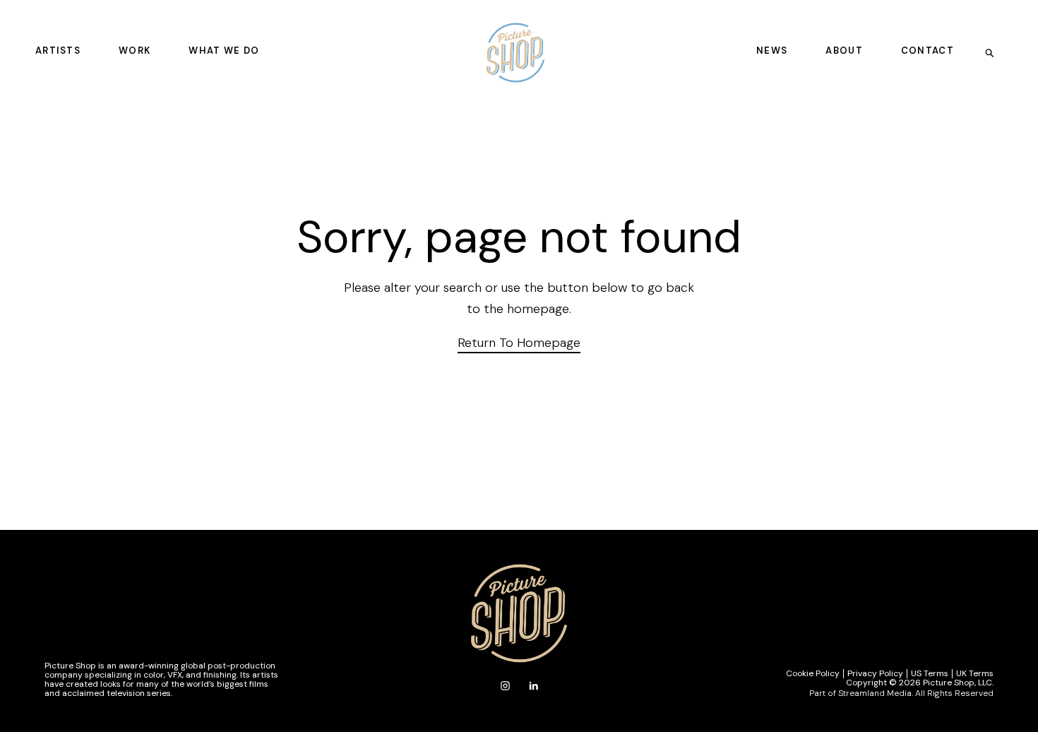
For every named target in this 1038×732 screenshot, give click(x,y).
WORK (134, 51)
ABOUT (844, 51)
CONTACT (927, 51)
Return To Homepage (519, 342)
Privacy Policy (875, 673)
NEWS (771, 51)
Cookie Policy (813, 673)
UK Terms (975, 673)
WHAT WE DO (224, 51)
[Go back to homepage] (515, 53)
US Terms (929, 673)
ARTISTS (57, 51)
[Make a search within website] (994, 52)
